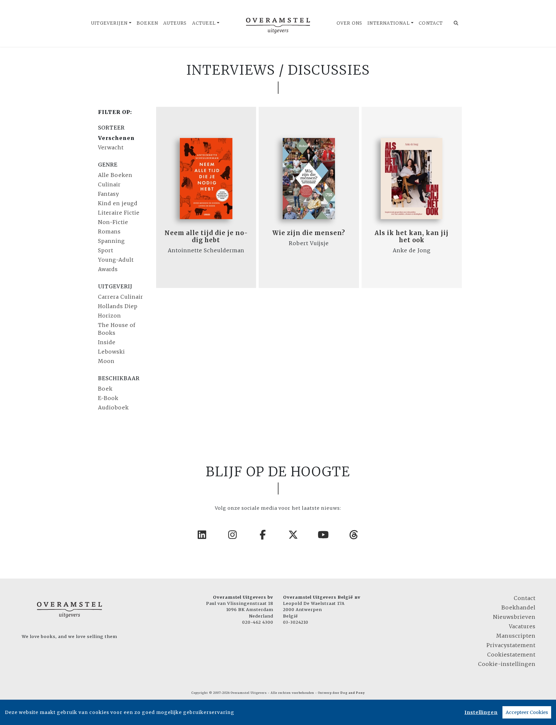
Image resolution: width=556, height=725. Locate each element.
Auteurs (175, 23)
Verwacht (111, 147)
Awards (108, 269)
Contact (431, 23)
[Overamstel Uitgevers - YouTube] (324, 535)
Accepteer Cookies (527, 712)
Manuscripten (516, 635)
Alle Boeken (115, 175)
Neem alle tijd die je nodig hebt (206, 236)
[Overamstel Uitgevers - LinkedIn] (202, 535)
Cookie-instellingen (507, 664)
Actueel (204, 23)
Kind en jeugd (118, 203)
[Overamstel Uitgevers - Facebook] (263, 535)
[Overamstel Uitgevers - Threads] (354, 535)
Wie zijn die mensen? (308, 233)
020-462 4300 (257, 622)
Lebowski (111, 351)
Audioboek (113, 407)
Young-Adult (116, 259)
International (388, 23)
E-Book (108, 398)
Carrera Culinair (120, 297)
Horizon (109, 315)
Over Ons (350, 23)
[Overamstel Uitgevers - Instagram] (233, 535)
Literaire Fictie (119, 212)
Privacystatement (511, 645)
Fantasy (108, 194)
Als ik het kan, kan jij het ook (412, 236)
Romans (109, 231)
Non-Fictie (113, 222)
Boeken (147, 23)
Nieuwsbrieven (514, 617)
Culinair (109, 184)
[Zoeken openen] (456, 23)
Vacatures (522, 626)
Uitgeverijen (109, 23)
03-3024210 (295, 622)
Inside (107, 342)
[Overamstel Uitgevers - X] (293, 535)
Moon (106, 361)
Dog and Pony (352, 692)
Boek (105, 388)
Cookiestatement (511, 654)
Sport (105, 250)
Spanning (111, 241)
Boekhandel (518, 607)
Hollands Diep (118, 306)
